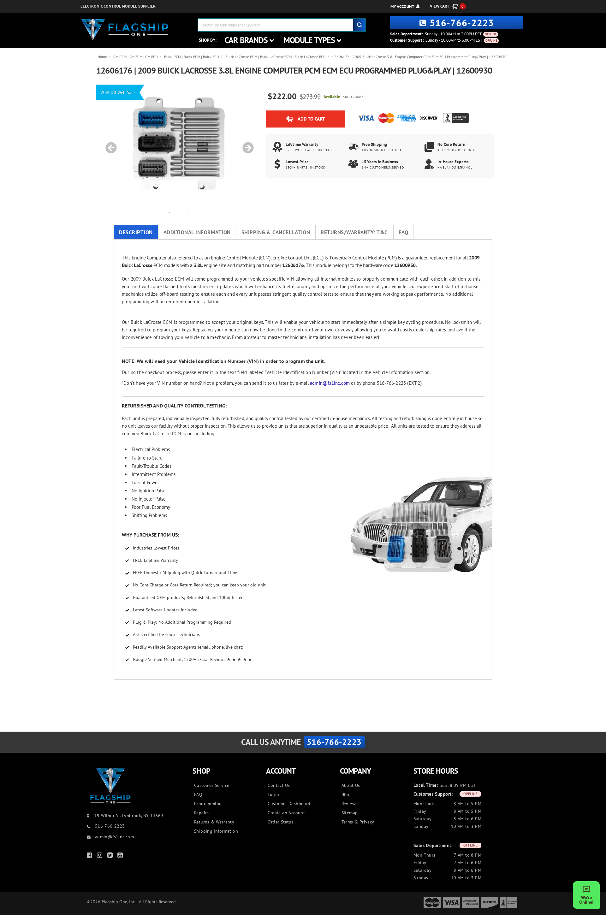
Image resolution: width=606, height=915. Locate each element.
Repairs (201, 813)
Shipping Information (216, 831)
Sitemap (350, 813)
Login (273, 794)
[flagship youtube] (120, 856)
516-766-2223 (462, 22)
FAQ (403, 232)
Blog (346, 794)
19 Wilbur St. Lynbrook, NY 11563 (128, 815)
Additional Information (197, 232)
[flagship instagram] (100, 856)
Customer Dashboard (289, 803)
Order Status (281, 822)
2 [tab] (179, 212)
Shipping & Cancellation (275, 232)
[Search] (359, 25)
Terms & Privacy (358, 822)
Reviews (350, 803)
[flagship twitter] (110, 856)
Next (246, 144)
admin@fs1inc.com (330, 383)
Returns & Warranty (214, 822)
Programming (208, 803)
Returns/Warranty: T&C (354, 232)
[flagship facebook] (90, 856)
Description (136, 232)
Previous (109, 144)
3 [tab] (188, 212)
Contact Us (279, 785)
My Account (402, 6)
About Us (351, 785)
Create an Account (286, 813)
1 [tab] (169, 212)
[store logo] (124, 29)
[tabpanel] (179, 144)
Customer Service (211, 785)
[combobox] (281, 25)
